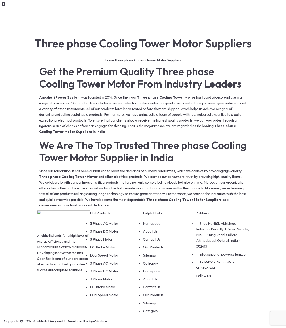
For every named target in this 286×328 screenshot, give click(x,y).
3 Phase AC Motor (104, 223)
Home (109, 60)
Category (150, 263)
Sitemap (149, 255)
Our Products (153, 247)
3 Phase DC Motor (104, 231)
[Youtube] (213, 284)
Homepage (151, 223)
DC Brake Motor (102, 247)
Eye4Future (98, 321)
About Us (150, 231)
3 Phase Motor (101, 239)
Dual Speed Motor (104, 255)
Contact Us (151, 239)
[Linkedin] (225, 284)
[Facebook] (201, 284)
